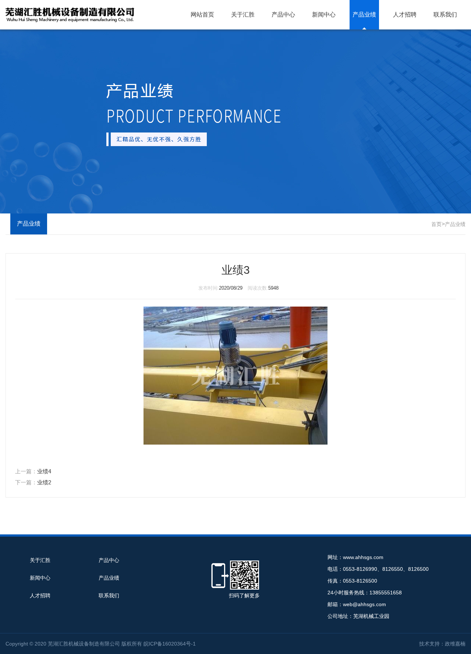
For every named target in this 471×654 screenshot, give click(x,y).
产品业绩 (364, 14)
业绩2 (44, 482)
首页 (436, 224)
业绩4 (44, 471)
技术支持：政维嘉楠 (442, 644)
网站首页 (202, 14)
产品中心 (283, 14)
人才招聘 (405, 14)
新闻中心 (324, 14)
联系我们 (445, 14)
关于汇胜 (243, 14)
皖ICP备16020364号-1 (170, 644)
